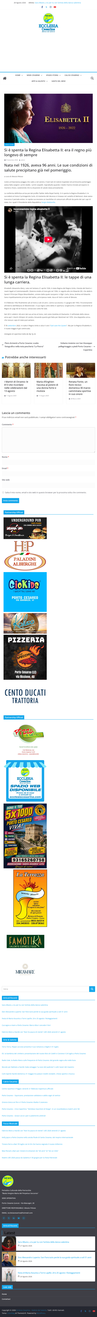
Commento (7, 424)
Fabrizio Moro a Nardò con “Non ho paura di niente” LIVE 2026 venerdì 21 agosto (34, 1032)
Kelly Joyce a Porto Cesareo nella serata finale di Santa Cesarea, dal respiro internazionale (37, 1137)
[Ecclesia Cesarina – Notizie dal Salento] (5, 78)
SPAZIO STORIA (52, 75)
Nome (5, 457)
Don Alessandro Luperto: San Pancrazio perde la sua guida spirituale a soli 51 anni (35, 1012)
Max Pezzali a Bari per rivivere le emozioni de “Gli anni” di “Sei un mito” (30, 1151)
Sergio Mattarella (48, 202)
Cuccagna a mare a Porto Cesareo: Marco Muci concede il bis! (26, 1025)
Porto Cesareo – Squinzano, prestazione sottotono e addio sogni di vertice (31, 1095)
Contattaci (6, 1299)
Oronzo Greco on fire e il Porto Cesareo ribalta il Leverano (24, 1102)
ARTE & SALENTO (38, 81)
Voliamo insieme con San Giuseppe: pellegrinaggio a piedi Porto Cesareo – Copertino (75, 346)
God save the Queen (58, 325)
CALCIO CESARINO (72, 75)
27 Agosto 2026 (26, 1246)
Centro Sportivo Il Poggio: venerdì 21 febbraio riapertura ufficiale (27, 1089)
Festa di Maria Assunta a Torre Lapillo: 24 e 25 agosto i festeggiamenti (29, 1018)
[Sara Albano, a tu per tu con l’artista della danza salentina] (9, 1243)
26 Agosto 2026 (26, 1261)
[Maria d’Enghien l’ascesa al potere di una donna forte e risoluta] (48, 364)
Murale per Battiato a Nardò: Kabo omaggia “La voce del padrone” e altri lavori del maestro (38, 1067)
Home (17, 75)
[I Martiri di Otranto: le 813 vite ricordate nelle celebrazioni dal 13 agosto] (16, 364)
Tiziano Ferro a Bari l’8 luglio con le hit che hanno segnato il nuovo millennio (32, 1144)
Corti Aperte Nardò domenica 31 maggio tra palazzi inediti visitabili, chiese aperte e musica (38, 1074)
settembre (12, 325)
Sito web (6, 480)
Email (5, 468)
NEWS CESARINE (33, 75)
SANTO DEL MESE (59, 81)
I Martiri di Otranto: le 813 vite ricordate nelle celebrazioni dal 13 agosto (16, 386)
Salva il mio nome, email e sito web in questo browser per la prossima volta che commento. (45, 492)
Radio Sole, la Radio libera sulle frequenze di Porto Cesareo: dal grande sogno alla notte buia (39, 1060)
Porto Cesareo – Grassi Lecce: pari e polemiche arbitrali (24, 1116)
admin (23, 160)
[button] (21, 75)
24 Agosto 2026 (26, 1276)
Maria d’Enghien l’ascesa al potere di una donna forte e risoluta (47, 386)
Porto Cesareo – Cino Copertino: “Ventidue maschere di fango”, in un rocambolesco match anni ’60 (41, 1109)
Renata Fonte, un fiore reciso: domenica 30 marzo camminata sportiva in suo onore (80, 388)
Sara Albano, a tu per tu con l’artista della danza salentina (25, 1005)
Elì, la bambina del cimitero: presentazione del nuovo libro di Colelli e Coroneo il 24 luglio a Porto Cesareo (44, 1053)
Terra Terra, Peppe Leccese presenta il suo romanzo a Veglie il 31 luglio (30, 1047)
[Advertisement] (48, 54)
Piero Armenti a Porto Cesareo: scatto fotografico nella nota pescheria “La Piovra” (24, 345)
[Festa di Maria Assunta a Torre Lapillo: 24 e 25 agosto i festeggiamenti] (9, 1274)
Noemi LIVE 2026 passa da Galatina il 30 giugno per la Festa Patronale (29, 1158)
